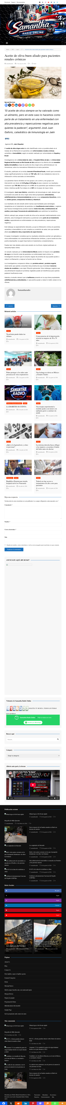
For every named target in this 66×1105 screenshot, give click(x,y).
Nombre (7, 522)
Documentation (21, 2)
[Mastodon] (22, 105)
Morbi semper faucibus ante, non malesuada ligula (18, 990)
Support (13, 2)
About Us (7, 962)
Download (7, 2)
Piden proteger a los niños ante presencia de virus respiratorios (17, 373)
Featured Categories (10, 978)
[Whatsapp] (29, 105)
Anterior (10, 306)
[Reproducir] (8, 798)
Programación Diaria (10, 1002)
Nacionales (9, 478)
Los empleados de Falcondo (36, 845)
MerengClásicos (9, 986)
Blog (6, 966)
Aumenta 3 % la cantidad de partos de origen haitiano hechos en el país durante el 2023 (43, 1048)
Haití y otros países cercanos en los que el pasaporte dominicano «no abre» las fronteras (43, 853)
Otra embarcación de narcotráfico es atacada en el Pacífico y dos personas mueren (47, 944)
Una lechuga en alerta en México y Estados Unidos (47, 373)
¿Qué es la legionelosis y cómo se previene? (17, 446)
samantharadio (9, 63)
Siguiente (55, 306)
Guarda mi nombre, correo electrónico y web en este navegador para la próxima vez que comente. (33, 545)
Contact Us (8, 970)
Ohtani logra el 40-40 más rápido (38, 814)
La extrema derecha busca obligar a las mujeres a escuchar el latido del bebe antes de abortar (48, 447)
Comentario (8, 505)
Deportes (36, 1097)
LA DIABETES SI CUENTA (16, 406)
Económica (53, 1094)
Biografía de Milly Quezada (12, 820)
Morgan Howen (9, 994)
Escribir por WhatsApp (34, 722)
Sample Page (8, 1010)
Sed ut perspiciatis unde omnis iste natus (15, 1014)
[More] (33, 105)
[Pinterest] (19, 105)
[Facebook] (6, 105)
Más (53, 1097)
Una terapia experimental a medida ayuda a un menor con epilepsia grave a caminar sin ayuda (46, 409)
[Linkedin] (16, 105)
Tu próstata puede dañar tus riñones (15, 335)
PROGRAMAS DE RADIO (12, 1006)
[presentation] (56, 921)
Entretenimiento (45, 1097)
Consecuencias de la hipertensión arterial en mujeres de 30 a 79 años (47, 338)
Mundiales (38, 938)
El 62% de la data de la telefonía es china (40, 869)
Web (6, 537)
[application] (33, 785)
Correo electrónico (10, 529)
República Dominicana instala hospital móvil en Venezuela (16, 482)
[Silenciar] (55, 798)
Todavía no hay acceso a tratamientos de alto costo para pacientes (47, 483)
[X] (9, 105)
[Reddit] (12, 105)
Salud (34, 63)
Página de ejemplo (10, 998)
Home (6, 982)
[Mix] (26, 105)
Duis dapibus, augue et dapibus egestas (15, 974)
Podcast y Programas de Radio (14, 403)
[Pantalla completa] (57, 798)
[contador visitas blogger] (17, 708)
